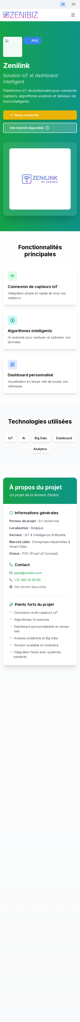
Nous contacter (27, 115)
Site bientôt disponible (27, 128)
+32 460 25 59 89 (27, 580)
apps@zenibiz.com (28, 573)
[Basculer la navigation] (73, 15)
